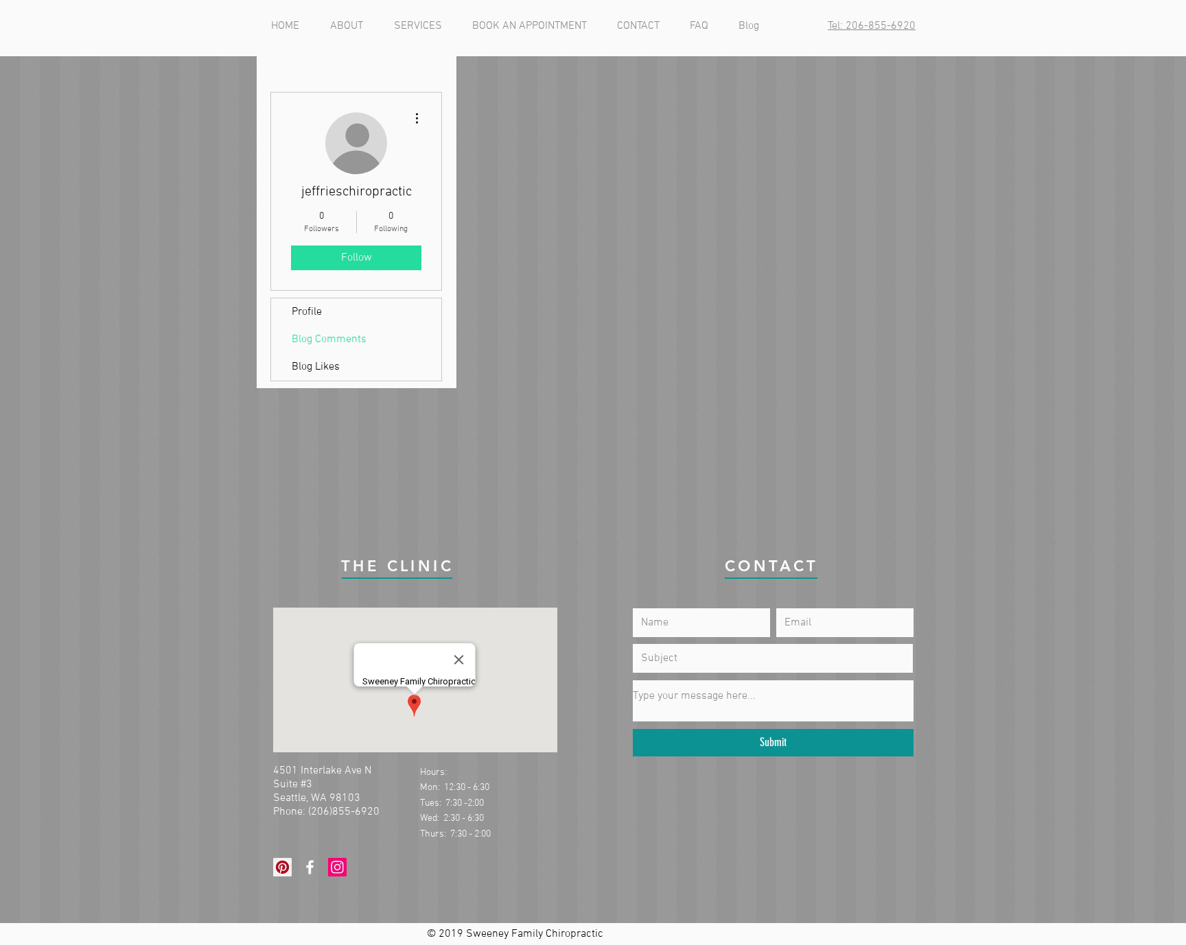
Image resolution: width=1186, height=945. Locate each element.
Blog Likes (316, 367)
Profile (307, 312)
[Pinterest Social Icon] (282, 867)
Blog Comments (329, 339)
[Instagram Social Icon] (337, 867)
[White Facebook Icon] (310, 867)
